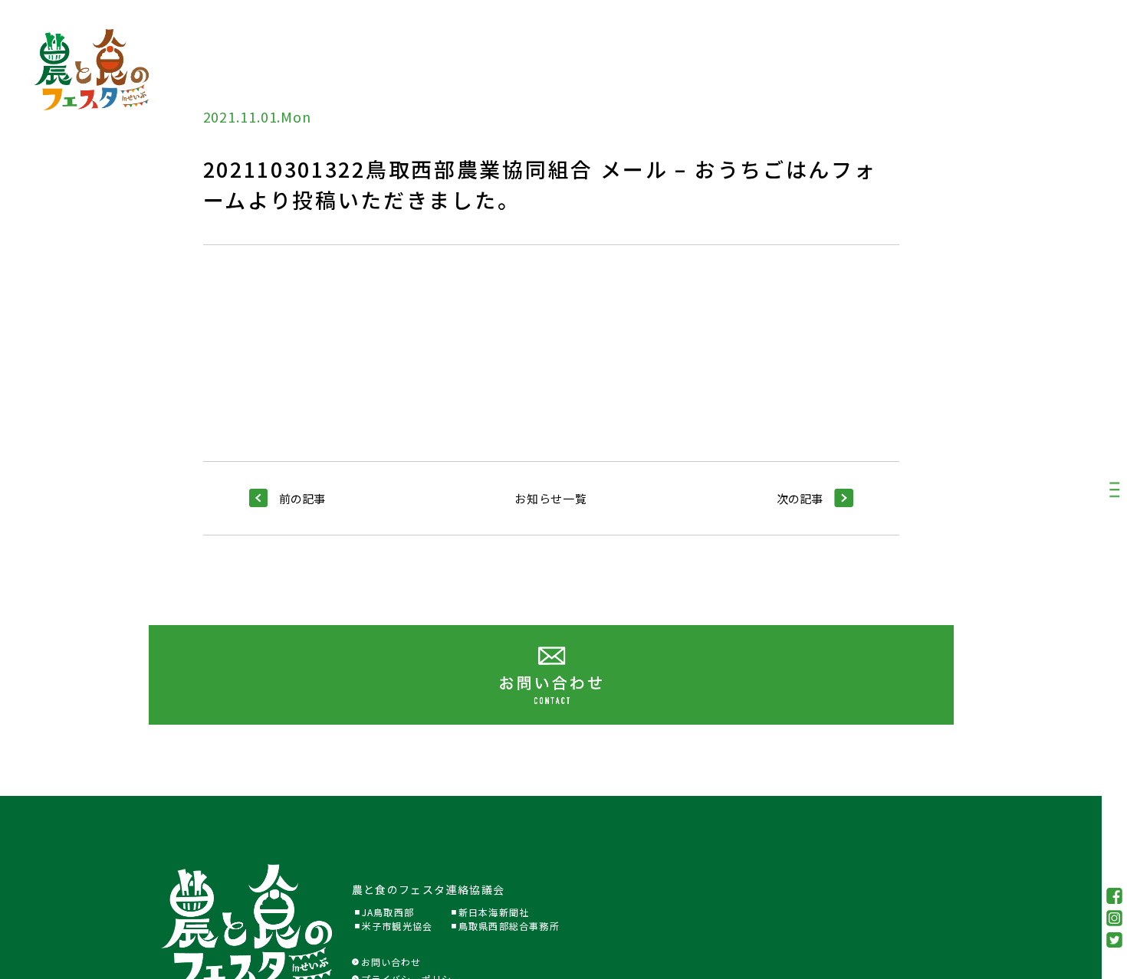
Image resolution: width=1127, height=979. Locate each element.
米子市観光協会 (397, 925)
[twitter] (1114, 940)
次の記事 (800, 498)
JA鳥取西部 (388, 911)
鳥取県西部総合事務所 (509, 925)
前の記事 (302, 498)
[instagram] (1114, 918)
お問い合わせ (391, 961)
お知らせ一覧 (550, 498)
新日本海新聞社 (493, 911)
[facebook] (1114, 896)
